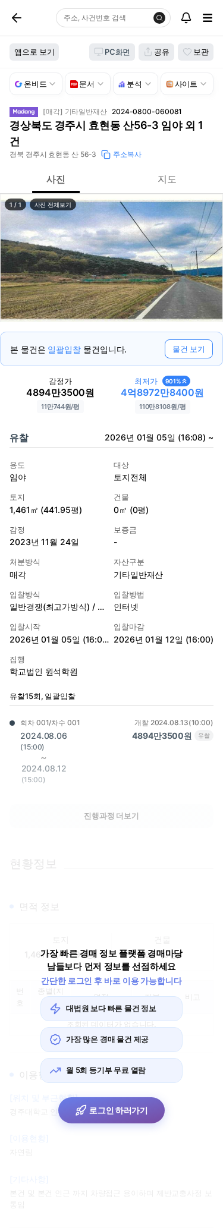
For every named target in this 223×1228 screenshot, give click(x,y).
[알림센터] (186, 18)
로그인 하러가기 (118, 1110)
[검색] (159, 18)
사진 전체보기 (52, 204)
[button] (111, 258)
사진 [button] (55, 179)
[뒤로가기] (30, 18)
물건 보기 (188, 349)
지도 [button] (167, 179)
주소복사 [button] (127, 154)
